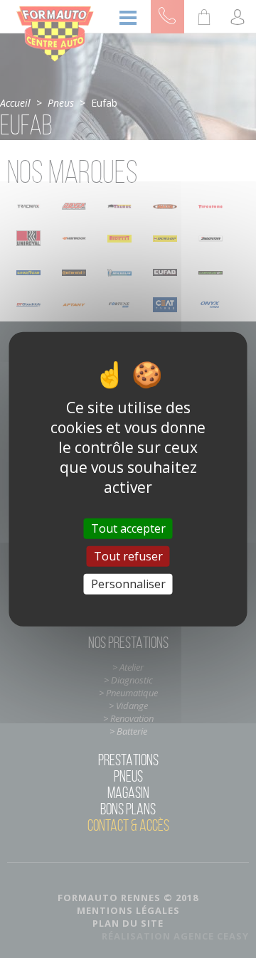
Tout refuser (128, 555)
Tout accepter (128, 528)
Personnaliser (128, 584)
